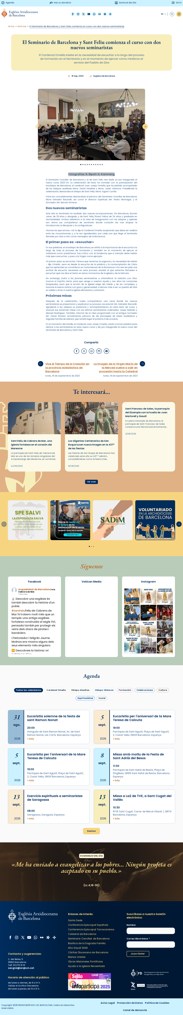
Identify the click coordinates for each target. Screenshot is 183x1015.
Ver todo (91, 482)
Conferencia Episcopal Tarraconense (91, 929)
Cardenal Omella (56, 690)
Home (11, 26)
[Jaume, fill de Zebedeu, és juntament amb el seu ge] (148, 629)
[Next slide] (145, 126)
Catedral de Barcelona (82, 934)
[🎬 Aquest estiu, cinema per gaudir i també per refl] (148, 613)
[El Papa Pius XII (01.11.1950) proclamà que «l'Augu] (165, 596)
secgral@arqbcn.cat (21, 968)
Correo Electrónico (138, 938)
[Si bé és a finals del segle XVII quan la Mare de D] (132, 645)
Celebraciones (145, 690)
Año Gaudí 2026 (78, 947)
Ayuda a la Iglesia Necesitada (86, 966)
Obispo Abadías (80, 690)
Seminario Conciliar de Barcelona (88, 938)
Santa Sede (75, 920)
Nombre (131, 925)
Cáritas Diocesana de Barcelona (88, 952)
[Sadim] (28, 520)
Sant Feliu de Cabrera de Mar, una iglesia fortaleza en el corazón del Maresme (31, 444)
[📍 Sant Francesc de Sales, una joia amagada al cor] (132, 613)
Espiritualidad (85, 698)
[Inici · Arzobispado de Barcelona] (21, 14)
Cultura (162, 690)
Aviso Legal (108, 1003)
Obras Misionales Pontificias (85, 961)
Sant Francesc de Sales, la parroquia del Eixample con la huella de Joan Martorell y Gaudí (147, 412)
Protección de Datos (130, 1003)
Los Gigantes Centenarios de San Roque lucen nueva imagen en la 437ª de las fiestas (91, 444)
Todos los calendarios (28, 690)
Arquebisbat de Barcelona (34, 589)
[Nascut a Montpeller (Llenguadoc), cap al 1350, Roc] (148, 596)
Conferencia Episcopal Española (88, 925)
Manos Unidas (76, 957)
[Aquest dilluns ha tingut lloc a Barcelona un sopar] (148, 645)
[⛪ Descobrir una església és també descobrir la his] (132, 596)
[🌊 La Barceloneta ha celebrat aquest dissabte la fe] (165, 629)
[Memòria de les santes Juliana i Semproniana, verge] (132, 629)
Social (101, 698)
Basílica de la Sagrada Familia (87, 943)
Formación (125, 690)
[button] (179, 524)
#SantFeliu (18, 610)
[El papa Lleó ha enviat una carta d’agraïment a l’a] (165, 645)
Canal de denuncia (135, 1010)
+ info (30, 739)
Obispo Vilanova (104, 690)
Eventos (91, 831)
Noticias (22, 26)
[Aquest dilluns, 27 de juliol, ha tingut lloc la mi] (165, 613)
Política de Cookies (157, 1003)
